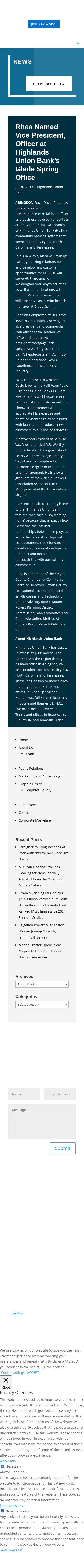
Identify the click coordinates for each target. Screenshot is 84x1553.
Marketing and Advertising (39, 776)
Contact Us (49, 84)
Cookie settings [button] (13, 1372)
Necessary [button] (8, 1461)
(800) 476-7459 (43, 24)
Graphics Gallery (38, 790)
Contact (25, 812)
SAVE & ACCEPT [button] (12, 1550)
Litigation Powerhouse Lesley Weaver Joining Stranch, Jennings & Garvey (41, 931)
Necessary (14, 1466)
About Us (26, 747)
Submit (62, 1148)
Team (29, 753)
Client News (28, 805)
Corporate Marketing (35, 820)
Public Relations (31, 768)
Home (23, 740)
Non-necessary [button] (11, 1505)
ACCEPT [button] (33, 1372)
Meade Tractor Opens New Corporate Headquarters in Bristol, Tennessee (40, 951)
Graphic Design (31, 784)
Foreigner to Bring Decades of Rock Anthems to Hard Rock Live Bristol (44, 853)
